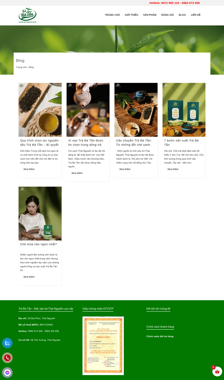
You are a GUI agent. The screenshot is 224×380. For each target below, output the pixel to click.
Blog (182, 14)
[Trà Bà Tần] (28, 14)
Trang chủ (112, 14)
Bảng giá (167, 14)
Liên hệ (196, 14)
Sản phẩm (149, 14)
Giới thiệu (131, 14)
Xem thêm (28, 169)
